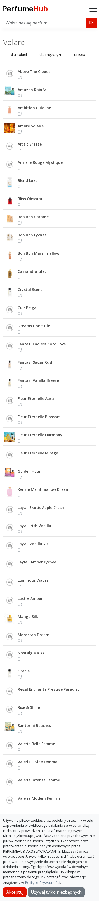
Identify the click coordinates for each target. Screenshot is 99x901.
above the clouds (34, 71)
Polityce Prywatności (42, 882)
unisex (79, 54)
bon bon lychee (32, 234)
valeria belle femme (36, 743)
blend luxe (27, 180)
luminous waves (33, 580)
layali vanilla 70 (33, 543)
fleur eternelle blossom (39, 416)
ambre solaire (31, 125)
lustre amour (30, 598)
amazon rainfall (33, 89)
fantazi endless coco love (42, 343)
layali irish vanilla (34, 525)
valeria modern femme (39, 798)
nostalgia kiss (31, 652)
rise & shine (29, 707)
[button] (93, 8)
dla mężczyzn (50, 54)
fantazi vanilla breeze (38, 380)
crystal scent (30, 289)
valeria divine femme (37, 761)
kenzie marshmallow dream (43, 489)
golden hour (29, 471)
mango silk (28, 616)
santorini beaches (34, 725)
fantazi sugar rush (36, 362)
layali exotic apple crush (41, 507)
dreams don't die (34, 325)
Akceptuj (14, 892)
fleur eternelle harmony (40, 434)
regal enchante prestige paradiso (49, 689)
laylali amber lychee (37, 562)
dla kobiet (19, 54)
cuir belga (27, 307)
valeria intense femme (39, 780)
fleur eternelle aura (36, 398)
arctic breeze (30, 144)
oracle (24, 671)
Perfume (25, 8)
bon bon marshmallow (38, 253)
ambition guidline (34, 107)
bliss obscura (30, 198)
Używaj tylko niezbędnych (56, 892)
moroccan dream (33, 634)
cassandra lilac (32, 271)
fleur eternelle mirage (38, 453)
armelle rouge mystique (40, 162)
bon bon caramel (34, 216)
